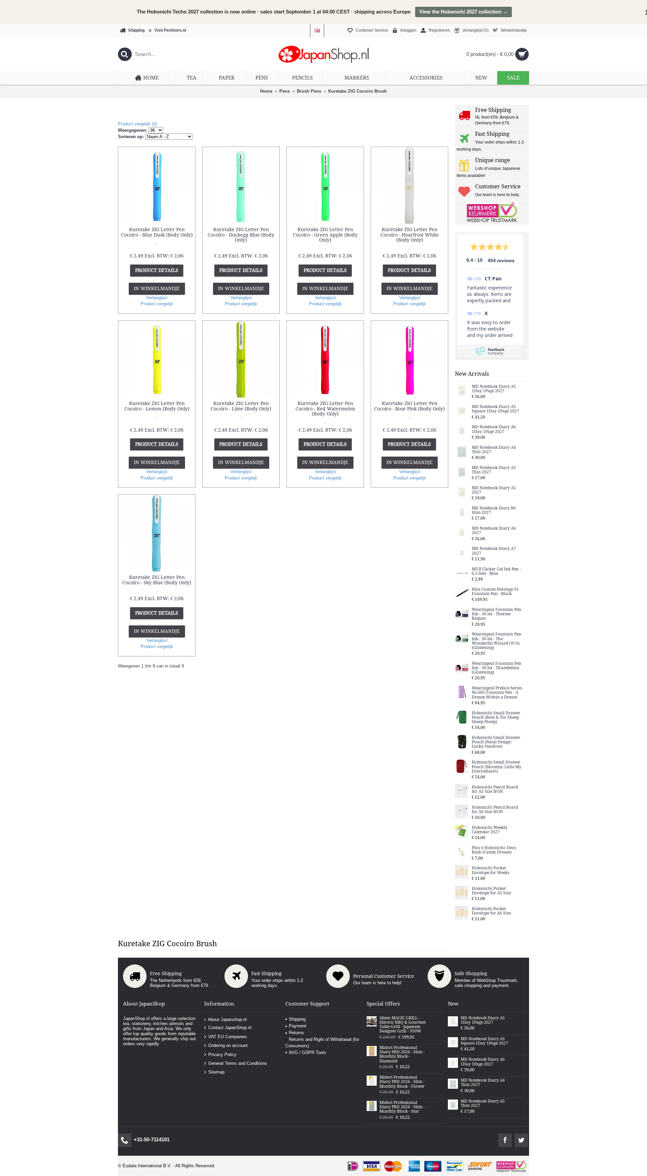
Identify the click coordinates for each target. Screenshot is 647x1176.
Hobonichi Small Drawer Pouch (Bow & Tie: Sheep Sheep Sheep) (496, 717)
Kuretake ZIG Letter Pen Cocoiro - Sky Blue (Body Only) (156, 580)
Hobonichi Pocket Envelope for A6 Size (491, 911)
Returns (296, 1032)
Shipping (297, 1019)
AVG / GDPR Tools (307, 1052)
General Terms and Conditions (237, 1063)
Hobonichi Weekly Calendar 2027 (489, 830)
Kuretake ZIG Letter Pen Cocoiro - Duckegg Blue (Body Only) (241, 235)
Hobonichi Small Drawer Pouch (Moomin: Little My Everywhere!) (496, 766)
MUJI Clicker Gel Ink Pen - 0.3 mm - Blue (496, 571)
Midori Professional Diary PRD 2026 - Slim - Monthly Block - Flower (402, 1081)
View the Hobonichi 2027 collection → (463, 11)
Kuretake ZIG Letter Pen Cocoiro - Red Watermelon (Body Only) (325, 408)
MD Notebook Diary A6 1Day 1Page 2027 (494, 429)
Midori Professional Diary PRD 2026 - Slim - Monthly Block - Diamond (402, 1054)
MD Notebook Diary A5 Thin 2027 (494, 470)
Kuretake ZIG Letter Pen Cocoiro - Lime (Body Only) (241, 406)
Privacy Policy (222, 1054)
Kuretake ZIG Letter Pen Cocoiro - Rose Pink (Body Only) (409, 406)
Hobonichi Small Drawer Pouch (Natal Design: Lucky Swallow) (496, 742)
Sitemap (216, 1072)
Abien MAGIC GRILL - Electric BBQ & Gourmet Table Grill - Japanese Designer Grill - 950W (402, 1025)
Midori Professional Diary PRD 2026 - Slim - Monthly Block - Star (402, 1107)
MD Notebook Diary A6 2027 (494, 530)
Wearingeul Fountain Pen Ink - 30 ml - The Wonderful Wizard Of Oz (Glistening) (496, 641)
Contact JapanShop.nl (229, 1027)
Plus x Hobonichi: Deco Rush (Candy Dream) (494, 850)
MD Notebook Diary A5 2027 (494, 490)
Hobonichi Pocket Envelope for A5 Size (491, 891)
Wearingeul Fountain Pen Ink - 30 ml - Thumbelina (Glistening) (496, 668)
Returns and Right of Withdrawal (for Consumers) (322, 1042)
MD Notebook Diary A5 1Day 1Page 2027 (494, 388)
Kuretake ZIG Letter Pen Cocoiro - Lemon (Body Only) (156, 406)
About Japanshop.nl (227, 1019)
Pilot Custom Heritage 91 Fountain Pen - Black (495, 591)
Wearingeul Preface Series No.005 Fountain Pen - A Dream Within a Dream (497, 692)
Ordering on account (228, 1045)
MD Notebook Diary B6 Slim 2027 (494, 510)
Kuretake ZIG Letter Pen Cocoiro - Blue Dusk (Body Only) (157, 232)
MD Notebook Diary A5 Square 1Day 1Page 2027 (495, 409)
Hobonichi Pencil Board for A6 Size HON (495, 809)
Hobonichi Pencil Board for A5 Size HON (495, 789)
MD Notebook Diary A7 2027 (494, 551)
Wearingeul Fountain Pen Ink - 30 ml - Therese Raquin (496, 614)
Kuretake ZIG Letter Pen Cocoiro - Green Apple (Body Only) (325, 235)
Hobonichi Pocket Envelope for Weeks (490, 870)
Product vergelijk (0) (137, 123)
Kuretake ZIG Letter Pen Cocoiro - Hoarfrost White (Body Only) (409, 235)
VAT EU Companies (227, 1036)
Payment (297, 1025)
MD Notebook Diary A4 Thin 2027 (494, 449)
